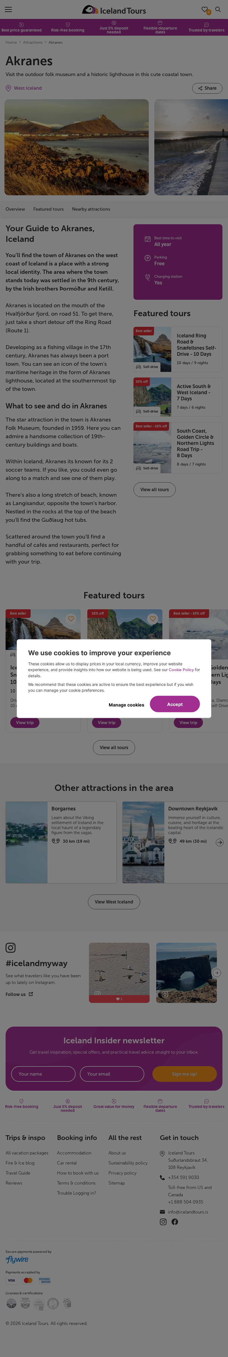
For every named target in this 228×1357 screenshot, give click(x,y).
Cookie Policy (181, 669)
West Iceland (28, 88)
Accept (175, 704)
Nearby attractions (91, 209)
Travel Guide (18, 1173)
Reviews (14, 1183)
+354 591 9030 (183, 1177)
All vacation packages (27, 1153)
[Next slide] (216, 972)
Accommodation (74, 1153)
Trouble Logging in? (76, 1193)
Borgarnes (63, 809)
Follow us (16, 994)
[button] (220, 842)
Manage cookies (126, 704)
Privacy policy (122, 1173)
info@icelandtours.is (188, 1212)
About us (117, 1153)
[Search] (218, 9)
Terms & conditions (76, 1183)
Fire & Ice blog (20, 1163)
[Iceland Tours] (114, 9)
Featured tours (48, 209)
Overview (15, 209)
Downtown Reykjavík (193, 809)
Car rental (67, 1163)
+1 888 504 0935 (185, 1202)
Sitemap (116, 1183)
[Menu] (8, 9)
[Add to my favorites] (70, 619)
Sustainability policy (128, 1163)
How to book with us (78, 1173)
